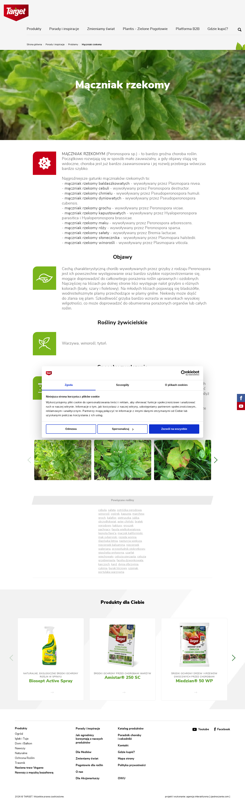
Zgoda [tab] (69, 384)
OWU (121, 778)
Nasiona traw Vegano (29, 767)
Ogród (19, 733)
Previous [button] (29, 460)
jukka (135, 517)
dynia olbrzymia (128, 564)
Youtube (203, 729)
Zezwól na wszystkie (174, 429)
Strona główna (34, 44)
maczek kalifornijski (130, 533)
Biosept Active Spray (50, 681)
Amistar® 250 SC (122, 677)
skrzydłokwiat (107, 521)
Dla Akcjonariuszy (87, 778)
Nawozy (20, 748)
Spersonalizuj (120, 429)
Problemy (73, 44)
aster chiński (125, 521)
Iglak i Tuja (21, 738)
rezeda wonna (127, 537)
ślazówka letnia (108, 541)
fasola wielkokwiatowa (126, 529)
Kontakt (123, 745)
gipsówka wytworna (111, 552)
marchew (138, 513)
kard (114, 564)
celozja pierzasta (125, 556)
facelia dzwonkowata (130, 560)
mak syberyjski (107, 537)
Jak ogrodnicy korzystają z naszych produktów (89, 739)
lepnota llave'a (107, 533)
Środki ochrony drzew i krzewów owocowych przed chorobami (194, 675)
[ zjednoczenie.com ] (219, 797)
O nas (79, 771)
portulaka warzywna (111, 572)
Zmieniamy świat (101, 29)
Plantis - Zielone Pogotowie (145, 29)
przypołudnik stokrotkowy (128, 548)
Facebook (223, 729)
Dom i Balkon (23, 743)
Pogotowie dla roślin (89, 765)
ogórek (115, 513)
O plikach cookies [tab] (176, 384)
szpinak (133, 568)
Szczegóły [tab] (122, 384)
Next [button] (216, 460)
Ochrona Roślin (25, 758)
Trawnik (20, 762)
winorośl (103, 513)
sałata (112, 510)
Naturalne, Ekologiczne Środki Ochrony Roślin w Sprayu (50, 675)
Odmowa (71, 429)
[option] (62, 460)
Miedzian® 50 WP (194, 681)
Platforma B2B (187, 29)
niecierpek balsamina (111, 544)
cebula (102, 510)
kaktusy (117, 525)
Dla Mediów (83, 751)
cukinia (102, 568)
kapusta (126, 513)
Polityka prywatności (132, 765)
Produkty (34, 29)
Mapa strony (126, 758)
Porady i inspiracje (64, 29)
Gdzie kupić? (218, 29)
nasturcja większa (130, 541)
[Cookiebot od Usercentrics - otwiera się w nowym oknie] (183, 373)
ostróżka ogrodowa (129, 510)
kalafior (111, 517)
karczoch (104, 564)
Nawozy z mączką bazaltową (34, 772)
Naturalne (21, 753)
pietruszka (124, 517)
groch (102, 517)
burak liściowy (118, 568)
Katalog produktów (131, 728)
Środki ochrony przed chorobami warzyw (122, 673)
